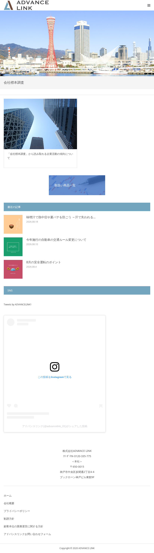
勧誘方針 (9, 518)
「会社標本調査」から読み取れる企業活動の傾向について (40, 156)
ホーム (8, 495)
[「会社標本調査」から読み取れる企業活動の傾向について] (40, 124)
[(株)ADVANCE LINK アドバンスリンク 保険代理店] (26, 5)
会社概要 (9, 503)
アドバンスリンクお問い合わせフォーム (27, 534)
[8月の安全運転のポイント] (13, 269)
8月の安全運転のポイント (43, 262)
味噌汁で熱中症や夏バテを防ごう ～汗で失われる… (61, 217)
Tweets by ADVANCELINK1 (18, 304)
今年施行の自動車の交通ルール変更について (56, 240)
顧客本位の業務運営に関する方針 (23, 526)
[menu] (148, 5)
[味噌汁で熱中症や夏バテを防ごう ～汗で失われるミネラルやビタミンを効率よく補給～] (13, 224)
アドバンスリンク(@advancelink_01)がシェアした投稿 (54, 426)
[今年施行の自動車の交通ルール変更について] (13, 246)
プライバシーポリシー (17, 511)
